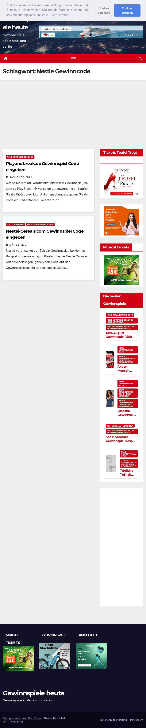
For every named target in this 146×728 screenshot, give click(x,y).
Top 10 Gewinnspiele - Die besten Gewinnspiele (120, 327)
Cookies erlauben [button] (127, 10)
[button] (140, 58)
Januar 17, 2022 (21, 177)
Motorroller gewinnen (120, 426)
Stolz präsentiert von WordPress (22, 718)
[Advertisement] (73, 108)
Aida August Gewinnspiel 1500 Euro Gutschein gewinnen (119, 339)
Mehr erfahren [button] (61, 15)
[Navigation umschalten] (73, 59)
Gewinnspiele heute (33, 693)
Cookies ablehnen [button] (104, 10)
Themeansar (15, 721)
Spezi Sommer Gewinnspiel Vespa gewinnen (120, 441)
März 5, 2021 (19, 244)
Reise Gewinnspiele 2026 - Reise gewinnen (121, 321)
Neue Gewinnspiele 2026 (20, 157)
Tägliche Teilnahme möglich (128, 475)
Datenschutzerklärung (113, 719)
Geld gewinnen (15, 224)
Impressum (136, 719)
